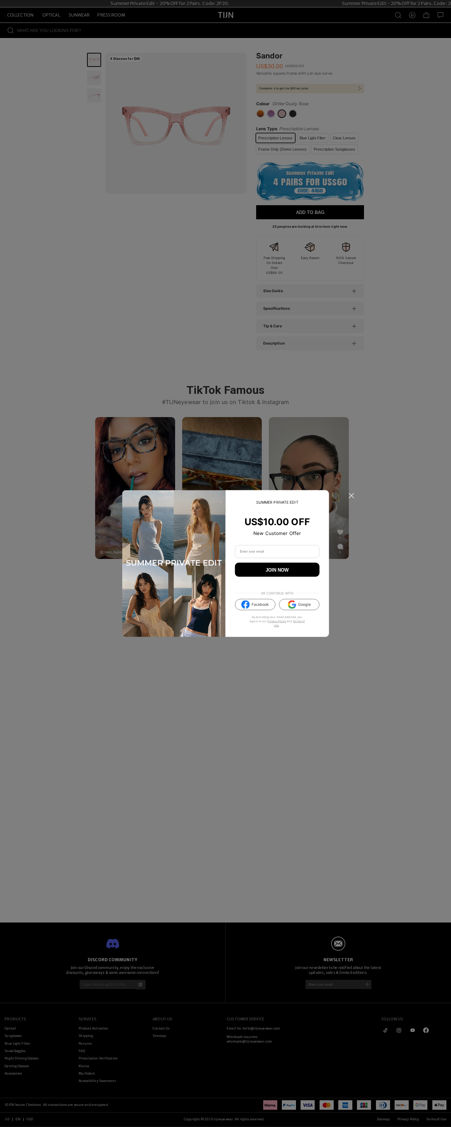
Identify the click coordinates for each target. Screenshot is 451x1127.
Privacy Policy (276, 621)
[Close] (351, 496)
